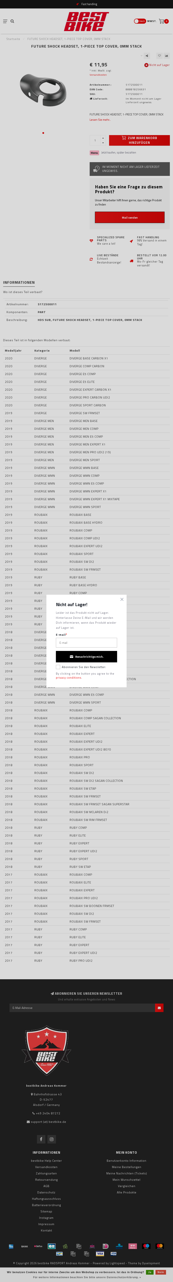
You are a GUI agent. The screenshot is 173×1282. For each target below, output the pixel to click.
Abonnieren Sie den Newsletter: (84, 667)
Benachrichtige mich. (89, 657)
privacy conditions (68, 677)
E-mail (61, 635)
